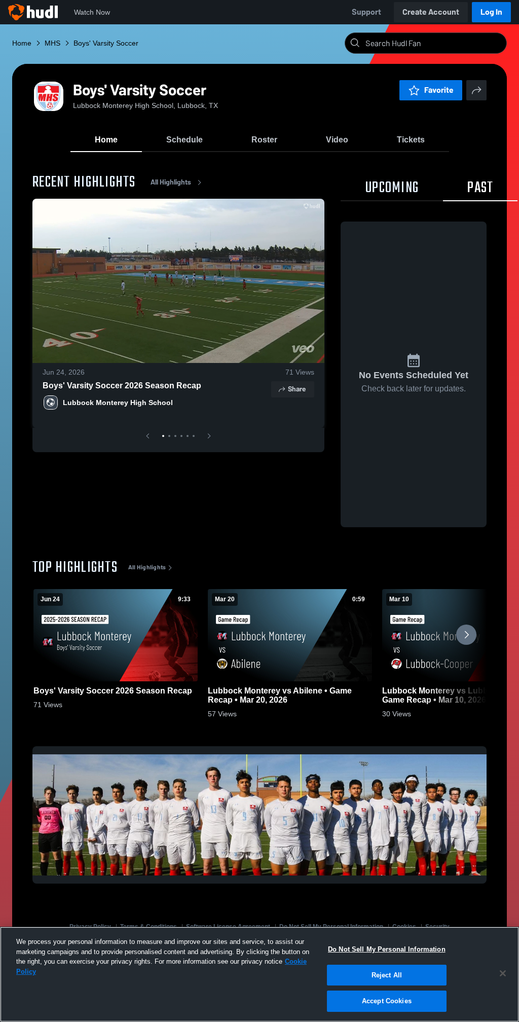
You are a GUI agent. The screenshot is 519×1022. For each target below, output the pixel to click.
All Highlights (171, 182)
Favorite (439, 90)
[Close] (503, 973)
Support (366, 12)
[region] (259, 974)
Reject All (387, 975)
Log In (491, 12)
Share (297, 389)
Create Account (430, 12)
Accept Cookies (387, 1001)
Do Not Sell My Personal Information (387, 949)
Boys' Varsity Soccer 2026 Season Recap (122, 385)
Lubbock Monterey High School (118, 402)
